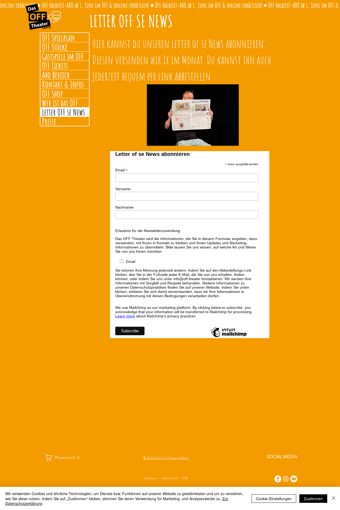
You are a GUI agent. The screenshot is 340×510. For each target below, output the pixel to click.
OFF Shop (52, 93)
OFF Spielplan (58, 37)
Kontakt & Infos (63, 84)
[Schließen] (333, 498)
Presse (49, 121)
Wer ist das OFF (60, 102)
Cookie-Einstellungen (274, 498)
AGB (184, 478)
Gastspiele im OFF (63, 56)
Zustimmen (313, 498)
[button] (65, 457)
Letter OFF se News (63, 112)
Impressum (151, 478)
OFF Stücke (54, 46)
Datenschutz (169, 478)
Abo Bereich (56, 74)
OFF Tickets (55, 65)
